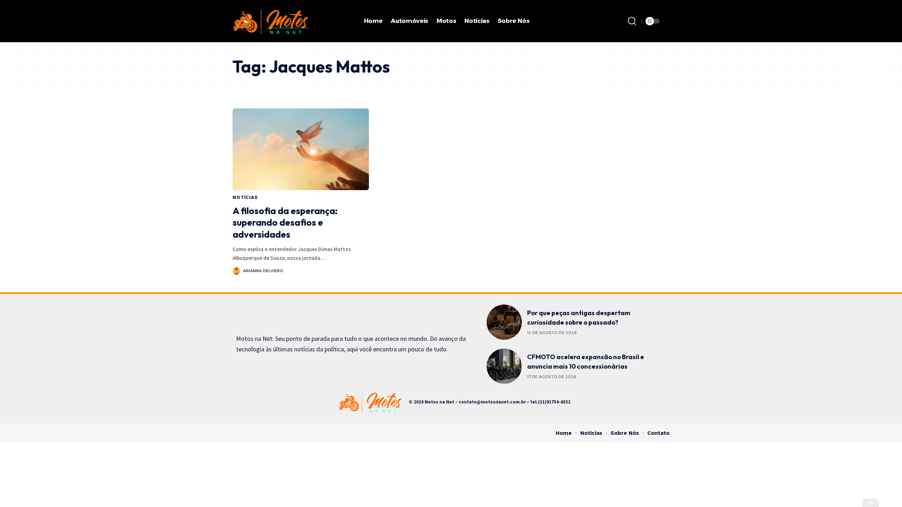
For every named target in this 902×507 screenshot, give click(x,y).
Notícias (245, 197)
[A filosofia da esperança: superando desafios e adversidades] (301, 149)
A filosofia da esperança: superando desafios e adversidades (285, 222)
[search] (632, 21)
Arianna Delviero (263, 270)
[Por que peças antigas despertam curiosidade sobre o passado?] (504, 322)
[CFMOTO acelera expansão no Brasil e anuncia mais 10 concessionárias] (504, 366)
